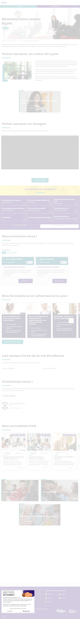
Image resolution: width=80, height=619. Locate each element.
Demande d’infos (56, 6)
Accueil (3, 40)
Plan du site (4, 612)
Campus (21, 40)
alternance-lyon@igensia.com (15, 408)
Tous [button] (4, 252)
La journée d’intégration (8, 368)
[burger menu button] (77, 2)
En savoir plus (6, 276)
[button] (40, 101)
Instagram (63, 594)
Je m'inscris (24, 281)
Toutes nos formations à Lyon (12, 341)
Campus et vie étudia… (12, 40)
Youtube (63, 598)
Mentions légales (12, 612)
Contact (34, 612)
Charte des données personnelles (24, 612)
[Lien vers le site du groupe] (67, 611)
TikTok (49, 601)
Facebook (50, 594)
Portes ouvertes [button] (11, 252)
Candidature (19, 6)
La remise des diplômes (48, 368)
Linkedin (49, 598)
